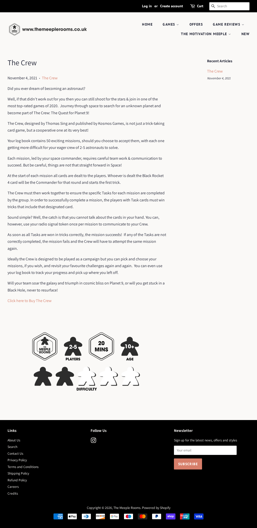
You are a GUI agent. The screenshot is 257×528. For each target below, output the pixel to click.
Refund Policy (17, 480)
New (245, 34)
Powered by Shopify (156, 507)
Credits (13, 493)
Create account (171, 6)
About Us (14, 440)
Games (169, 24)
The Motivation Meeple (204, 34)
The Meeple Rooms (127, 507)
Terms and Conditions (23, 466)
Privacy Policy (17, 460)
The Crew (49, 78)
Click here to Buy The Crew (29, 300)
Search (12, 446)
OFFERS (196, 24)
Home (147, 24)
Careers (13, 486)
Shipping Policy (18, 473)
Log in (147, 6)
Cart (200, 6)
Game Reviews (227, 24)
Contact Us (15, 453)
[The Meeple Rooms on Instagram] (93, 441)
